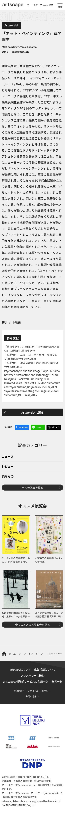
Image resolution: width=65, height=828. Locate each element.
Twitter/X (55, 427)
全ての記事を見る (32, 488)
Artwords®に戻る (33, 412)
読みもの (8, 476)
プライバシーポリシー (39, 690)
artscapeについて (20, 669)
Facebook (23, 427)
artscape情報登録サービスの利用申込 (25, 681)
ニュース (8, 457)
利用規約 (19, 690)
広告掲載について (45, 669)
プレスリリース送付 (32, 675)
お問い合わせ (33, 696)
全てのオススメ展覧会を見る (32, 625)
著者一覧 (57, 681)
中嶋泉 (16, 322)
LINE (39, 427)
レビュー (8, 466)
